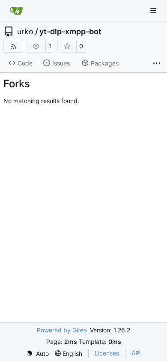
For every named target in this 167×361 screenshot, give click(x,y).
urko (25, 31)
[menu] (37, 353)
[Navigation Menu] (154, 10)
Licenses (107, 353)
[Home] (16, 10)
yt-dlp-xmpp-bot (70, 31)
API (136, 353)
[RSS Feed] (13, 46)
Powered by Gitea (62, 330)
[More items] (157, 63)
